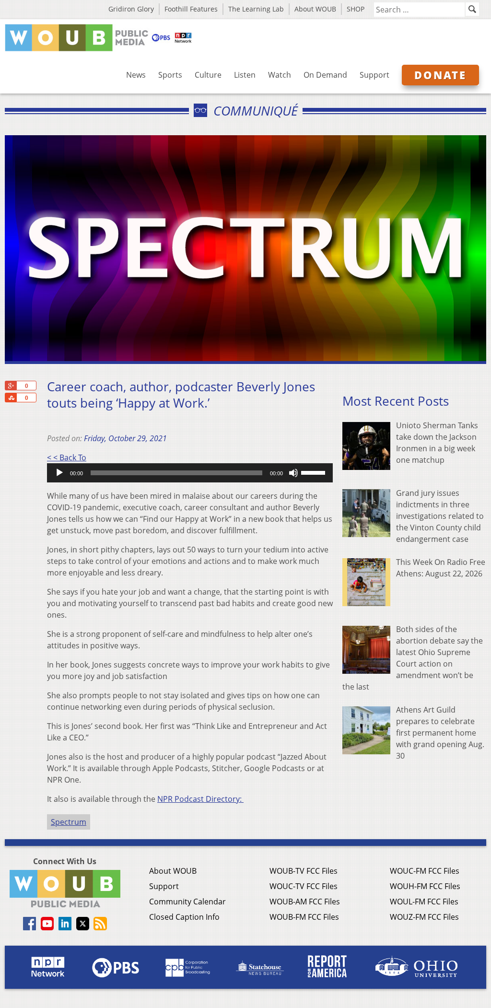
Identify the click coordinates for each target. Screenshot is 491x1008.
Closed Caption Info (184, 917)
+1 (10, 385)
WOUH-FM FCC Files (425, 886)
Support (374, 75)
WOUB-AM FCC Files (304, 901)
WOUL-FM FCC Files (424, 901)
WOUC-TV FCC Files (303, 886)
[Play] (59, 473)
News (136, 75)
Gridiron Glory (131, 8)
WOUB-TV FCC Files (303, 871)
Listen (245, 75)
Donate (440, 75)
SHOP (355, 8)
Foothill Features (191, 8)
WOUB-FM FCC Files (304, 917)
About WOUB (315, 8)
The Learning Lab (256, 8)
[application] (190, 472)
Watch (279, 75)
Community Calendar (187, 901)
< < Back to (66, 457)
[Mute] (293, 473)
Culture (208, 75)
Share (10, 397)
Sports (170, 75)
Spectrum (68, 822)
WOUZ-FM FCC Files (424, 917)
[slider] (314, 472)
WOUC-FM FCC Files (424, 871)
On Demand (325, 75)
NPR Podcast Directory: (200, 799)
